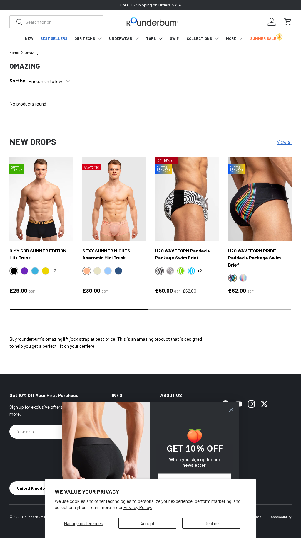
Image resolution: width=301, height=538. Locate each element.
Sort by (17, 80)
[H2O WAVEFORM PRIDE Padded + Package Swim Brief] (260, 199)
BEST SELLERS (53, 38)
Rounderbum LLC (36, 517)
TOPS (151, 38)
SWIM (175, 38)
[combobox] (56, 21)
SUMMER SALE (263, 38)
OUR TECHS (84, 38)
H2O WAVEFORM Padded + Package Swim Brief (182, 254)
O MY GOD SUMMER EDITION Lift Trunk (37, 254)
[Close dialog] (231, 410)
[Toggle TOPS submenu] (160, 38)
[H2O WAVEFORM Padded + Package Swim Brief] (187, 199)
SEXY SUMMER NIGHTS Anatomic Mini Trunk (106, 254)
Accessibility (281, 517)
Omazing (32, 52)
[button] (288, 21)
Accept (147, 523)
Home (14, 52)
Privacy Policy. (137, 507)
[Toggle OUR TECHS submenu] (99, 38)
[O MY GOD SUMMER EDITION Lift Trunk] (41, 199)
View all (284, 142)
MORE (231, 38)
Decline (211, 523)
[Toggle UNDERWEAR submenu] (136, 38)
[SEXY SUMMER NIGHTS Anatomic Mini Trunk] (114, 199)
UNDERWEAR (120, 38)
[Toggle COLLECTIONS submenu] (216, 38)
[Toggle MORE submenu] (240, 38)
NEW (29, 38)
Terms (256, 517)
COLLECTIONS (199, 38)
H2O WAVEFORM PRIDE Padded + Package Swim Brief (254, 257)
